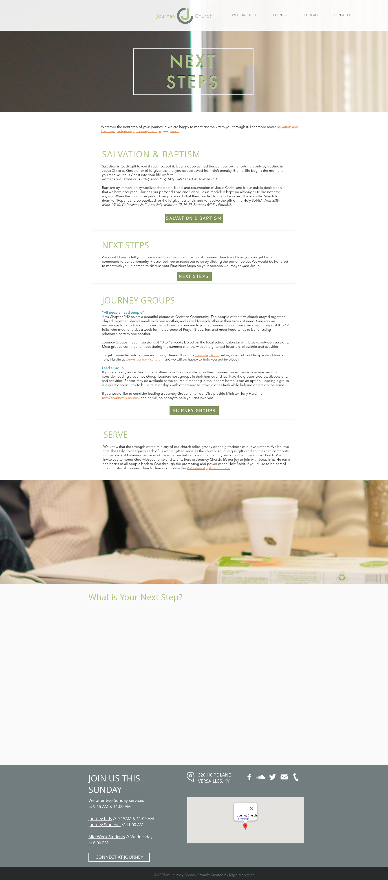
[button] (280, 15)
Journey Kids (100, 818)
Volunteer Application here (208, 468)
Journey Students (104, 824)
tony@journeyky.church (144, 359)
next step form (207, 355)
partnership (125, 131)
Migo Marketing (242, 875)
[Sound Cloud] (260, 776)
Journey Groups (148, 131)
